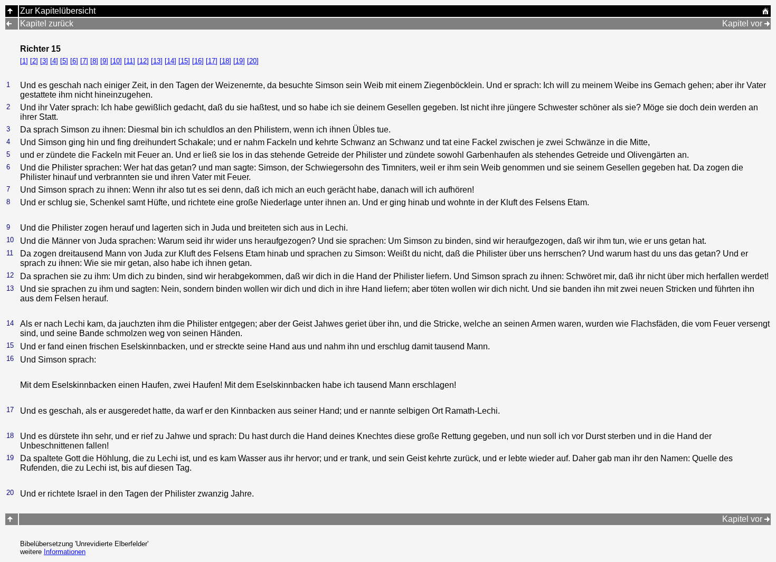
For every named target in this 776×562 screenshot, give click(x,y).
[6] (74, 61)
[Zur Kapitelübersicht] (10, 10)
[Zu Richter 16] (767, 23)
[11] (129, 61)
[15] (184, 61)
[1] (24, 61)
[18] (225, 61)
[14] (170, 61)
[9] (104, 61)
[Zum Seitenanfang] (10, 519)
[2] (34, 61)
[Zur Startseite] (765, 11)
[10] (116, 61)
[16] (198, 61)
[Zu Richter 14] (9, 23)
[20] (253, 61)
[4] (54, 61)
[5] (64, 61)
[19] (239, 61)
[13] (157, 61)
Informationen (65, 552)
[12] (143, 61)
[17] (211, 61)
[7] (84, 61)
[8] (94, 61)
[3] (44, 61)
